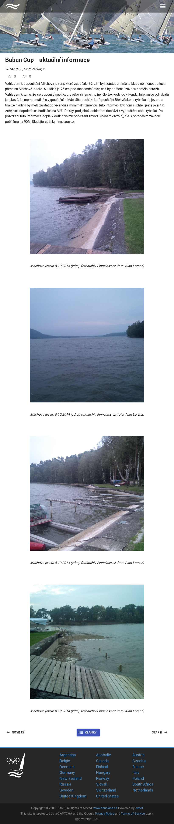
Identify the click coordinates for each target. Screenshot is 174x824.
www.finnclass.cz (105, 808)
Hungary (103, 772)
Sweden (66, 790)
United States (107, 796)
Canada (102, 761)
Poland (138, 778)
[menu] (162, 6)
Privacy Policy (104, 814)
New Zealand (71, 778)
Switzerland (106, 790)
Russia (65, 784)
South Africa (142, 784)
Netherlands (142, 790)
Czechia (139, 761)
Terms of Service (133, 814)
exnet (139, 808)
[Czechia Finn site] (12, 6)
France (138, 767)
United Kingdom (73, 796)
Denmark (67, 767)
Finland (102, 767)
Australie (103, 755)
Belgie (65, 761)
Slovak (101, 784)
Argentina (68, 755)
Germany (67, 772)
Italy (135, 772)
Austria (138, 755)
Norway (102, 778)
